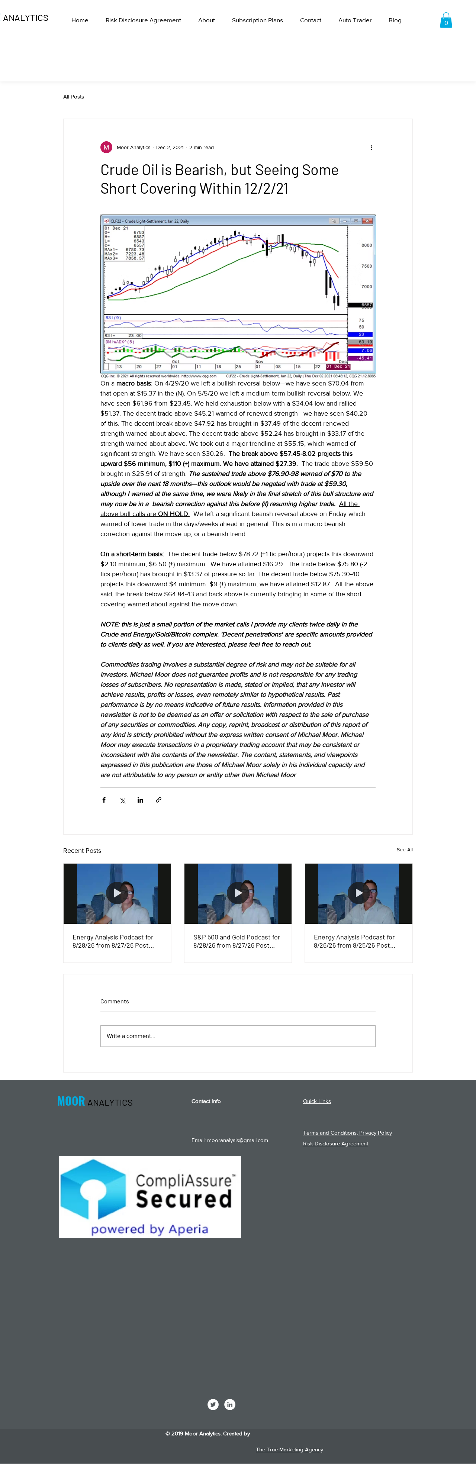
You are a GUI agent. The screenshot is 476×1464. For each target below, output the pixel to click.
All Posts (73, 96)
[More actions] (371, 147)
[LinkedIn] (229, 1404)
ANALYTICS (25, 17)
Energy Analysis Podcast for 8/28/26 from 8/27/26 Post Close (113, 941)
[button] (446, 20)
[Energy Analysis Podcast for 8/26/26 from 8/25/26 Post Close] (358, 894)
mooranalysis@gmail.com (237, 1140)
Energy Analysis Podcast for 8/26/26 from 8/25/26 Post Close (354, 941)
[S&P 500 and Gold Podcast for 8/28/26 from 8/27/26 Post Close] (238, 894)
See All (405, 849)
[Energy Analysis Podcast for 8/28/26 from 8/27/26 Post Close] (117, 894)
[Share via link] (158, 799)
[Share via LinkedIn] (140, 799)
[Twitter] (213, 1404)
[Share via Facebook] (103, 799)
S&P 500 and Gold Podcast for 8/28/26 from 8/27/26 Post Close (236, 941)
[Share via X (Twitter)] (122, 799)
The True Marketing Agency (289, 1449)
